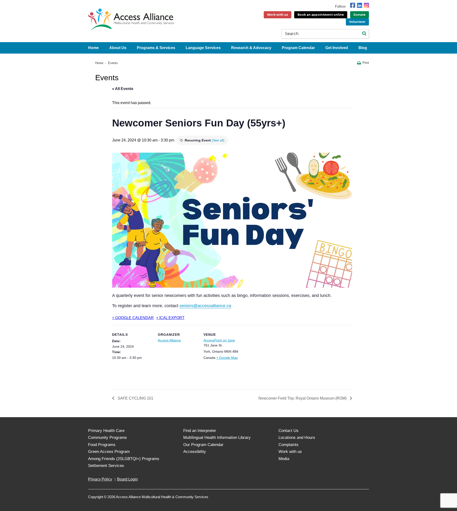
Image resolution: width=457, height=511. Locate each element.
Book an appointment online (321, 14)
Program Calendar (298, 48)
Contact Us (288, 430)
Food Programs (101, 444)
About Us (117, 48)
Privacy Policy (100, 479)
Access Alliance (169, 340)
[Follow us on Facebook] (352, 5)
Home (93, 48)
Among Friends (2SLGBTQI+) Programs (123, 458)
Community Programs (107, 437)
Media (283, 458)
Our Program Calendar (203, 444)
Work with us (277, 14)
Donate (359, 14)
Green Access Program (109, 451)
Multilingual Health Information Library (217, 437)
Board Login (127, 479)
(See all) (218, 140)
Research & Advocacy (251, 48)
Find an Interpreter (199, 430)
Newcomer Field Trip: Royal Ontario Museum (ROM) (303, 398)
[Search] (364, 34)
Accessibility (194, 451)
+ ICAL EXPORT (170, 318)
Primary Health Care (106, 430)
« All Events (122, 89)
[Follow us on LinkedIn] (359, 5)
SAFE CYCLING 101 (135, 398)
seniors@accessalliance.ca (205, 305)
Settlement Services (106, 465)
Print (366, 63)
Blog (362, 48)
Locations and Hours (296, 437)
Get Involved (336, 48)
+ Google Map (227, 358)
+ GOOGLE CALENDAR (133, 318)
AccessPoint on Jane (219, 340)
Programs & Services (156, 48)
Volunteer (357, 22)
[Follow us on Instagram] (366, 5)
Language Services (203, 48)
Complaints (288, 444)
